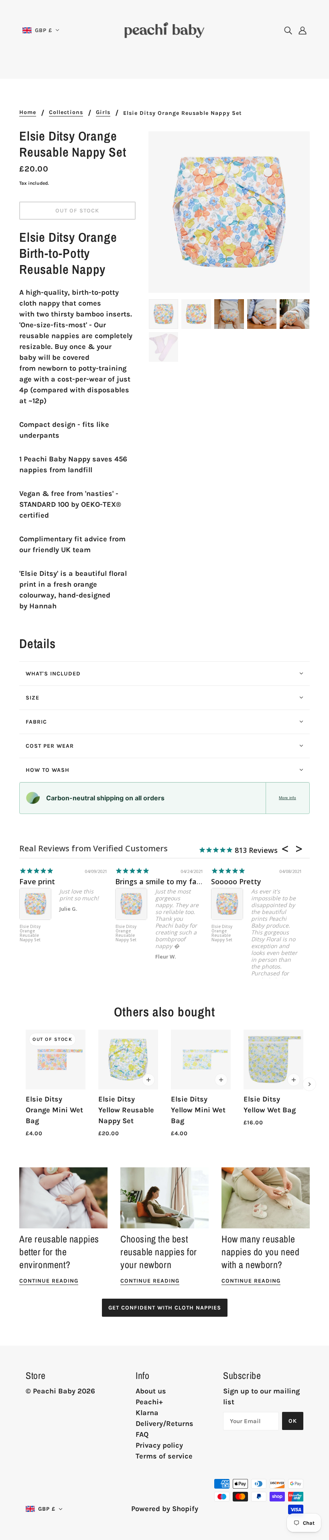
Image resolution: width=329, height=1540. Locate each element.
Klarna (147, 1412)
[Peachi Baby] (164, 29)
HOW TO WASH (47, 770)
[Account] (302, 30)
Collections (66, 113)
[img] (288, 30)
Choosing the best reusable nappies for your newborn (158, 1251)
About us (151, 1391)
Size (32, 697)
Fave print (37, 881)
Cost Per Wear (50, 745)
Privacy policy (159, 1445)
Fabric (36, 721)
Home (27, 113)
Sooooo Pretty (236, 881)
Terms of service (164, 1456)
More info (287, 797)
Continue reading (48, 1281)
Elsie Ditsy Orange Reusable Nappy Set (30, 933)
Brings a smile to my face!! (161, 881)
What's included (53, 673)
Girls (103, 113)
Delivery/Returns (164, 1423)
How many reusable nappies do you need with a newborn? (260, 1251)
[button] (40, 30)
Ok (292, 1421)
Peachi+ (149, 1401)
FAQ (142, 1434)
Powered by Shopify (164, 1508)
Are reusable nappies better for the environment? (59, 1251)
